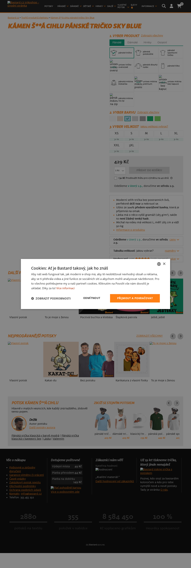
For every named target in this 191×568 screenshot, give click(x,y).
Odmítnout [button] (91, 298)
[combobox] (159, 264)
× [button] (164, 263)
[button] (51, 298)
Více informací (65, 288)
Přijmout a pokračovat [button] (135, 298)
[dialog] (95, 284)
